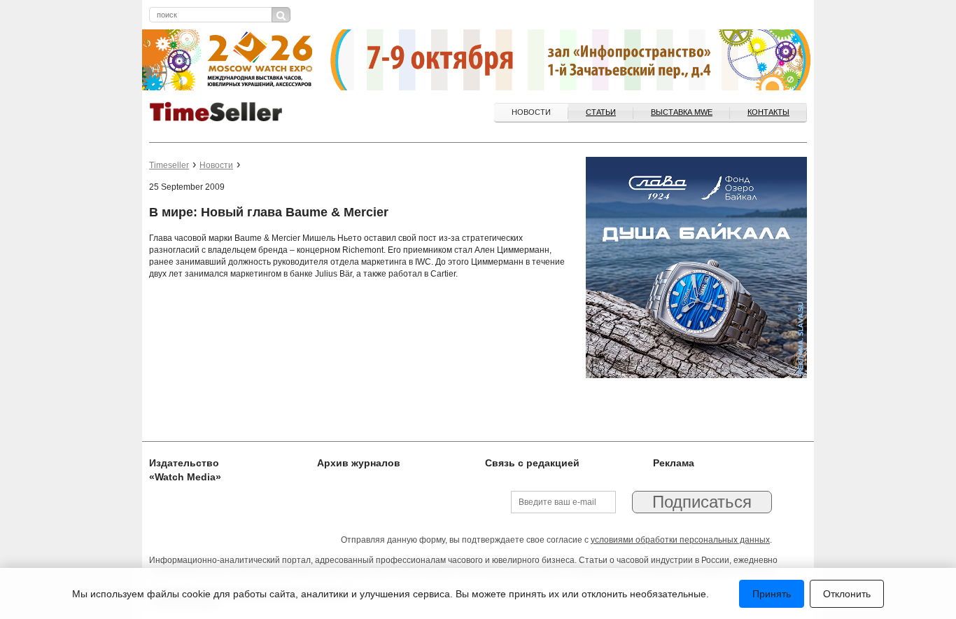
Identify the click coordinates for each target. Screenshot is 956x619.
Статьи (601, 112)
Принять (771, 593)
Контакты (768, 112)
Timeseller (169, 165)
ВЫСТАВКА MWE (681, 112)
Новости (531, 112)
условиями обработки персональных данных (680, 540)
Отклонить (847, 593)
